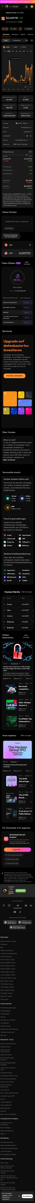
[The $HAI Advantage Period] (11, 781)
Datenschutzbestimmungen (9, 1148)
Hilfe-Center (4, 1163)
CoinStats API (4, 1023)
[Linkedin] (31, 906)
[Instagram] (9, 906)
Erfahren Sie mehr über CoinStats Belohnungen (7, 1188)
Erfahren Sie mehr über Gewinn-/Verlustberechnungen (9, 1177)
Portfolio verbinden (14, 376)
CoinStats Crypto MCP (7, 1096)
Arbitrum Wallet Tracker (7, 969)
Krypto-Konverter (6, 1055)
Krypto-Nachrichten (6, 950)
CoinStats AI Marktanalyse (8, 953)
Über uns (3, 1035)
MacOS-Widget (5, 1128)
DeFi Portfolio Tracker (7, 959)
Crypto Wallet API (6, 1102)
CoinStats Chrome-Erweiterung (6, 1123)
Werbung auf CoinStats (7, 1020)
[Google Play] (25, 922)
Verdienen (3, 944)
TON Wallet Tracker (6, 984)
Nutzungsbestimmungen (8, 1145)
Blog (1, 947)
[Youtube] (15, 912)
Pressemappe (4, 1014)
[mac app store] (17, 927)
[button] (27, 123)
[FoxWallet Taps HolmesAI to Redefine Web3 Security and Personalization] (11, 721)
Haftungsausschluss (6, 1142)
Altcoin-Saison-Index (7, 1082)
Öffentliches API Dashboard (9, 1029)
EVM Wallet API (5, 1108)
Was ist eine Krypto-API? (15, 855)
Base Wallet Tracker (6, 981)
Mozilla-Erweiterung (6, 1131)
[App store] (10, 922)
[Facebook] (20, 912)
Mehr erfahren (17, 287)
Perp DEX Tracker (6, 996)
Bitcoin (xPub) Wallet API (8, 1114)
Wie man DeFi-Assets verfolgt (7, 1172)
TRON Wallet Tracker (7, 987)
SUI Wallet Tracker (6, 993)
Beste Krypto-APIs (13, 859)
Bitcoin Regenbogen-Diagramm (7, 1059)
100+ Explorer (4, 1090)
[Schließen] (32, 1)
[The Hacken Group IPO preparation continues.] (17, 750)
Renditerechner (5, 1047)
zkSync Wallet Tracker (7, 966)
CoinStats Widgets (6, 1073)
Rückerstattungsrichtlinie (8, 1154)
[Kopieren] (27, 123)
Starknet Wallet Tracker (8, 962)
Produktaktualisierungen (8, 1008)
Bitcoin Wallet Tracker (7, 990)
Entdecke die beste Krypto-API (19, 843)
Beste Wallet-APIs (13, 863)
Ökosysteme (4, 999)
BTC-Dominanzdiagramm (8, 1079)
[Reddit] (26, 906)
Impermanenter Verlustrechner (5, 1050)
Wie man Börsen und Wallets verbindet (7, 1167)
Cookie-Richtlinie (5, 1151)
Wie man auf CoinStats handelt (7, 1183)
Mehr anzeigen (27, 263)
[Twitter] (30, 136)
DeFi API (3, 1111)
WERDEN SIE (20, 890)
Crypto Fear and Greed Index (7, 1068)
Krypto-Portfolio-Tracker (8, 941)
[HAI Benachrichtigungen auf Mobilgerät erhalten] (20, 29)
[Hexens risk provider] (17, 291)
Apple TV (3, 1134)
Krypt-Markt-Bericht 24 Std (9, 1076)
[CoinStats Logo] (11, 6)
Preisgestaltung (5, 1011)
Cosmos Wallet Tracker (7, 975)
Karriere (3, 1017)
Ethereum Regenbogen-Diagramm (8, 1063)
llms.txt (2, 1099)
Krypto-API (16, 850)
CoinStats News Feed (7, 1032)
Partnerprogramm (6, 956)
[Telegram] (27, 136)
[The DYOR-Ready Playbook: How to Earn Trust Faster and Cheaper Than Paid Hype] (11, 797)
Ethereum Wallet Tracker (8, 978)
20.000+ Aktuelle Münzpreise (5, 1086)
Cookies (4, 1195)
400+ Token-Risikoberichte (9, 1093)
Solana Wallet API (6, 1105)
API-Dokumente (5, 1026)
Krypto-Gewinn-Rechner (8, 1043)
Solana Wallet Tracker (7, 972)
